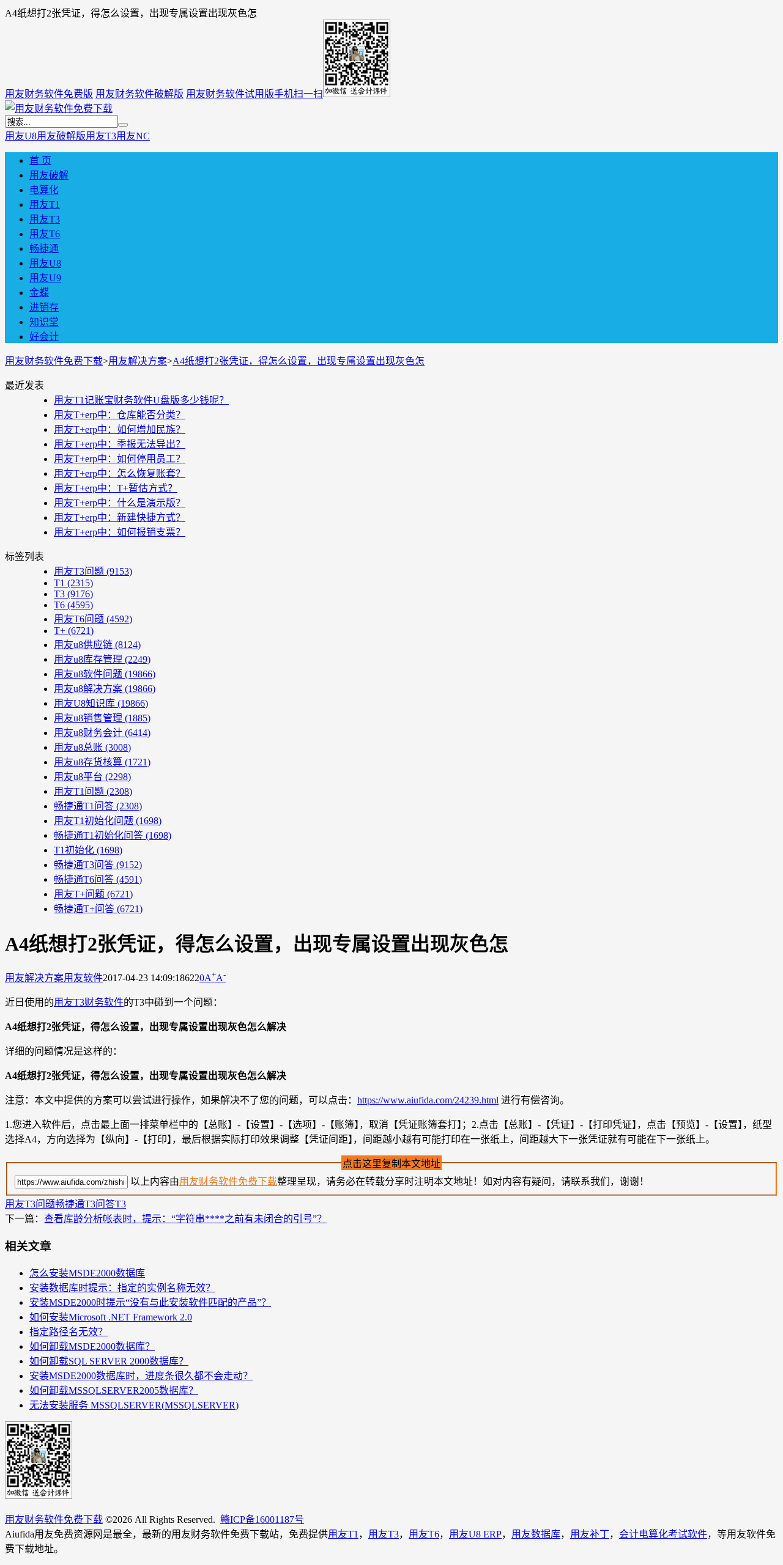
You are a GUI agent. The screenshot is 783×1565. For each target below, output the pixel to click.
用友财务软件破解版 (139, 94)
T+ (74, 630)
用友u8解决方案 (104, 688)
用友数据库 (535, 1534)
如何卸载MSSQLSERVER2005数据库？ (113, 1390)
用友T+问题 (93, 894)
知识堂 (44, 322)
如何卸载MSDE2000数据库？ (92, 1346)
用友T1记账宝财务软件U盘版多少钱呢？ (141, 400)
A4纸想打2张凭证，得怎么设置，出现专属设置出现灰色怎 (299, 361)
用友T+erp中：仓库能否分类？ (119, 415)
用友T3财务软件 (89, 1002)
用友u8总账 (92, 747)
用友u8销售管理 (102, 718)
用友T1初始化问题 (107, 821)
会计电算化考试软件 (663, 1534)
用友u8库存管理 (102, 659)
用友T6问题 (93, 619)
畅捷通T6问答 (98, 879)
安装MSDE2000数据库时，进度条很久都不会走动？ (141, 1376)
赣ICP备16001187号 (262, 1519)
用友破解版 (61, 136)
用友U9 (45, 278)
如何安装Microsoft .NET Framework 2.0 (110, 1317)
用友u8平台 (92, 776)
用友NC (133, 136)
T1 (73, 583)
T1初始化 (88, 850)
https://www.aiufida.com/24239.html (428, 1100)
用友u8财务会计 (102, 732)
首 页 (40, 160)
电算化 (44, 190)
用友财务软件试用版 (230, 94)
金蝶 (39, 292)
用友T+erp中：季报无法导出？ (119, 444)
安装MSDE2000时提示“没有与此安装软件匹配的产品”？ (150, 1302)
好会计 (44, 336)
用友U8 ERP (475, 1534)
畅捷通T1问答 (98, 806)
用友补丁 (589, 1534)
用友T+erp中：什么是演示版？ (119, 503)
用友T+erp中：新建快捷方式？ (119, 517)
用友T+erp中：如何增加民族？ (119, 429)
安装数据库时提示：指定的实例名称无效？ (122, 1288)
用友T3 (101, 136)
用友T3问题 (93, 571)
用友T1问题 (93, 791)
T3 (73, 594)
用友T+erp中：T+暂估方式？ (115, 488)
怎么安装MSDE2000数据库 (87, 1273)
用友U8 (21, 136)
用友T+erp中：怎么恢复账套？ (119, 473)
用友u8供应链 (97, 644)
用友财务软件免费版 (49, 94)
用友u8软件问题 (104, 674)
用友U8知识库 (101, 703)
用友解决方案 (137, 361)
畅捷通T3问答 (98, 865)
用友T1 (44, 204)
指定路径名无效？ (68, 1332)
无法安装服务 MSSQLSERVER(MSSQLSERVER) (134, 1405)
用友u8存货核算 (102, 762)
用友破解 (49, 175)
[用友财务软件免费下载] (59, 108)
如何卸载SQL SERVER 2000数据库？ (108, 1361)
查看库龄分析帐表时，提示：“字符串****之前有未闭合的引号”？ (185, 1218)
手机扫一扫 (298, 94)
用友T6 (44, 234)
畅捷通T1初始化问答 (112, 835)
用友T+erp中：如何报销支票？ (119, 532)
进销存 (44, 307)
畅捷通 (44, 248)
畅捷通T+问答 (98, 909)
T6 (73, 605)
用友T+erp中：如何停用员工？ (119, 459)
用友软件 (83, 978)
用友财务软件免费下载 (54, 361)
